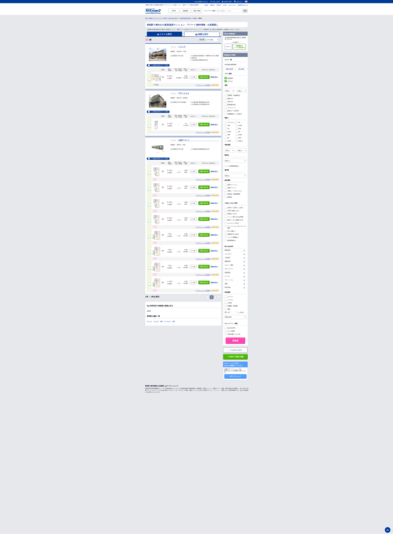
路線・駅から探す (173, 18)
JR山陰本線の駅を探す (185, 18)
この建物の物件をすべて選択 (159, 65)
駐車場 (229, 197)
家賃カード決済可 (233, 111)
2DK (239, 128)
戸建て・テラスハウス (234, 191)
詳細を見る (214, 77)
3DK (228, 135)
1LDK (240, 125)
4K (228, 138)
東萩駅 (195, 18)
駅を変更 (241, 69)
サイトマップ (232, 5)
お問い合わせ (204, 77)
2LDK (229, 131)
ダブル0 (230, 81)
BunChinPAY (231, 328)
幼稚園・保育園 (232, 306)
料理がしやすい (232, 214)
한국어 (225, 5)
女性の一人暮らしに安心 (235, 207)
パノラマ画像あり (233, 237)
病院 (161, 321)
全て (228, 312)
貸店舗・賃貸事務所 (233, 194)
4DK (239, 138)
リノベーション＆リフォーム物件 (236, 227)
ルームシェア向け (233, 223)
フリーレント (231, 108)
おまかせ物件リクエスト (201, 1)
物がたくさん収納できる (235, 220)
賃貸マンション (232, 185)
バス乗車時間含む (233, 166)
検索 (245, 11)
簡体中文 (212, 5)
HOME (174, 11)
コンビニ (156, 321)
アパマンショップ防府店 (203, 85)
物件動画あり (231, 240)
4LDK (229, 141)
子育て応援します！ (233, 211)
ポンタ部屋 (231, 331)
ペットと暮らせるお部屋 (235, 217)
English (206, 5)
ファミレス (167, 321)
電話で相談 (197, 11)
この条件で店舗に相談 (235, 357)
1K (239, 122)
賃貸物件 (230, 78)
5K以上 (240, 141)
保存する (228, 46)
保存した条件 (216, 1)
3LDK (240, 135)
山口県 (165, 18)
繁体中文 (219, 5)
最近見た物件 (228, 1)
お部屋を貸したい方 (243, 5)
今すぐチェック (235, 376)
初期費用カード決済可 (234, 114)
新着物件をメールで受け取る (239, 46)
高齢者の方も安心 (233, 234)
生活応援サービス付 (233, 334)
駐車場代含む (231, 104)
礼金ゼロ (230, 101)
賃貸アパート (231, 188)
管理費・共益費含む (233, 95)
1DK (228, 125)
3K (239, 131)
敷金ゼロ (230, 98)
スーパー (149, 321)
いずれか (241, 312)
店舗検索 (185, 11)
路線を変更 (229, 69)
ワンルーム (231, 122)
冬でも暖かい (231, 231)
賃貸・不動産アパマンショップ (153, 18)
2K (228, 128)
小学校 (229, 303)
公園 (173, 321)
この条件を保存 (235, 350)
